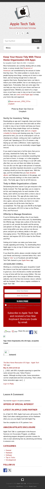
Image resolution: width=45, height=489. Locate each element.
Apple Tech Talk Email (28, 33)
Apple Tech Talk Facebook (17, 33)
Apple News (26, 260)
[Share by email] (5, 337)
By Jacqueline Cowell (9, 63)
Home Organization (14, 341)
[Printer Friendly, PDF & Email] (10, 331)
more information (19, 308)
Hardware (9, 453)
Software (9, 455)
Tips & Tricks (10, 457)
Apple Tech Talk (22, 24)
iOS (22, 341)
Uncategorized (11, 460)
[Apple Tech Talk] (22, 479)
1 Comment (30, 63)
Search (36, 41)
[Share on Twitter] (36, 332)
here (30, 422)
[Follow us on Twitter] (10, 470)
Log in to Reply (8, 384)
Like (11, 258)
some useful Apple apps (24, 94)
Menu (8, 48)
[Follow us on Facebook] (5, 470)
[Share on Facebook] (31, 332)
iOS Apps (27, 341)
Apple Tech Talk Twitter (22, 33)
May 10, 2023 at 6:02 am (11, 368)
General (8, 450)
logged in (15, 401)
